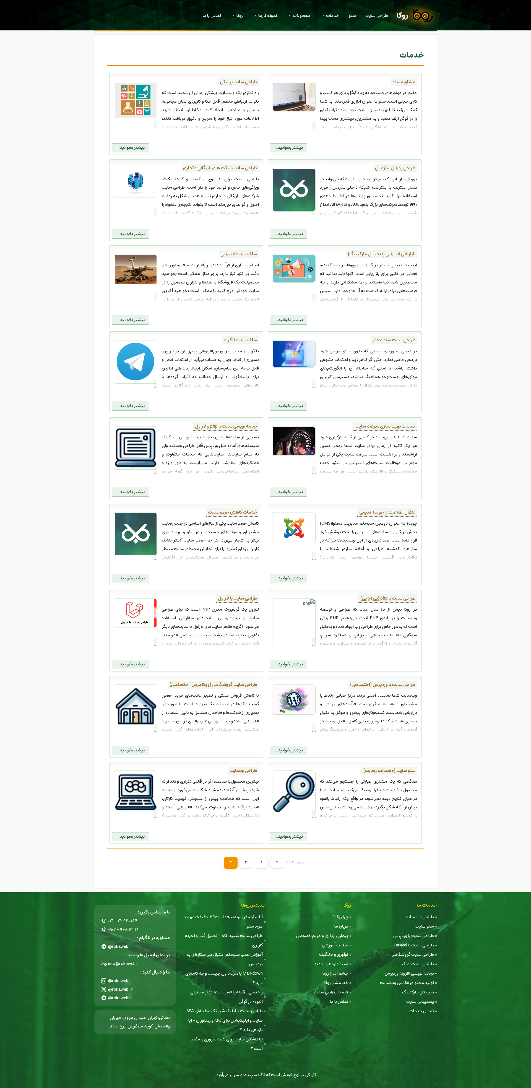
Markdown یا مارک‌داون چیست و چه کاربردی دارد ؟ (224, 978)
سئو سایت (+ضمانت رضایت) (389, 771)
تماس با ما (212, 15)
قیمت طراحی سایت (331, 992)
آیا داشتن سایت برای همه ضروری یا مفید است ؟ (227, 1043)
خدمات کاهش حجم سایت (232, 512)
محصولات (302, 15)
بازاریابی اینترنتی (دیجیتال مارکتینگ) (381, 254)
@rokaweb (118, 946)
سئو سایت (424, 926)
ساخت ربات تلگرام (240, 340)
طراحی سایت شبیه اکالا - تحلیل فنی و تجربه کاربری (224, 940)
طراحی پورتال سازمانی (395, 168)
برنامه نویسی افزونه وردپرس (409, 973)
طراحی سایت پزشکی (238, 82)
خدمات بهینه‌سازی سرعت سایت (385, 426)
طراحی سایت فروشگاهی (413, 954)
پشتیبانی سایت (420, 1001)
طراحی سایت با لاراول (237, 598)
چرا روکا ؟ (340, 917)
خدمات (332, 15)
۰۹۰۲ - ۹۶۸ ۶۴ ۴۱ (123, 929)
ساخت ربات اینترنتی (238, 254)
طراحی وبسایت (243, 771)
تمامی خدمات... (420, 1011)
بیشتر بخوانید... (289, 147)
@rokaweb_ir (120, 989)
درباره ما (341, 926)
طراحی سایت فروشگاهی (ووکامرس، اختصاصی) (213, 685)
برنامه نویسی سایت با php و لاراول (226, 426)
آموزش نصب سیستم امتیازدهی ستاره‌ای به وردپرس (225, 959)
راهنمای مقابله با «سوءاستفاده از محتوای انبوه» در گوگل (226, 996)
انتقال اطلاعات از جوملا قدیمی (387, 512)
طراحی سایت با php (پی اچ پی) (387, 598)
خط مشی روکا (336, 983)
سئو (352, 15)
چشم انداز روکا (335, 973)
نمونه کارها (267, 15)
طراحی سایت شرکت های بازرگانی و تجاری (220, 168)
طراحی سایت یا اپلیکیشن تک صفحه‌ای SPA (224, 1011)
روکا (402, 15)
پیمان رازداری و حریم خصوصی (322, 935)
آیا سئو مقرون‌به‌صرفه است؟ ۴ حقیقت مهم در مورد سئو (222, 921)
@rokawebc (119, 998)
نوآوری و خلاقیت (333, 954)
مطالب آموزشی (335, 945)
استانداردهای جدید (331, 964)
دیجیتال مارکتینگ (418, 992)
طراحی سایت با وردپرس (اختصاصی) (382, 685)
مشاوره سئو (403, 82)
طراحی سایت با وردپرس (413, 935)
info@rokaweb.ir (123, 963)
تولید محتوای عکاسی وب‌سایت (407, 983)
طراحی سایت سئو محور (394, 340)
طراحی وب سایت (419, 917)
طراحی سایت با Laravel (414, 945)
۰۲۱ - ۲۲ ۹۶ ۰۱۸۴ (122, 921)
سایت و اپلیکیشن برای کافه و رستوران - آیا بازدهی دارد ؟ (225, 1025)
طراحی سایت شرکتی (416, 964)
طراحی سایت (376, 15)
